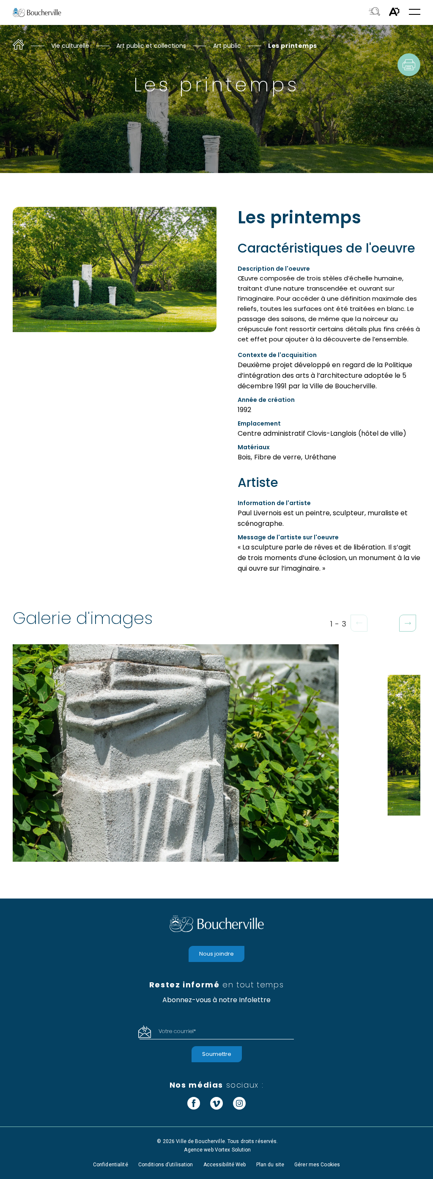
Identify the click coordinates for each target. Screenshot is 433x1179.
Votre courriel (177, 1031)
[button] (414, 12)
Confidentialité (110, 1165)
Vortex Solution (233, 1150)
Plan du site (270, 1165)
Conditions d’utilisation (165, 1165)
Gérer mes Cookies (317, 1165)
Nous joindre (216, 954)
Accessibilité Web (224, 1165)
